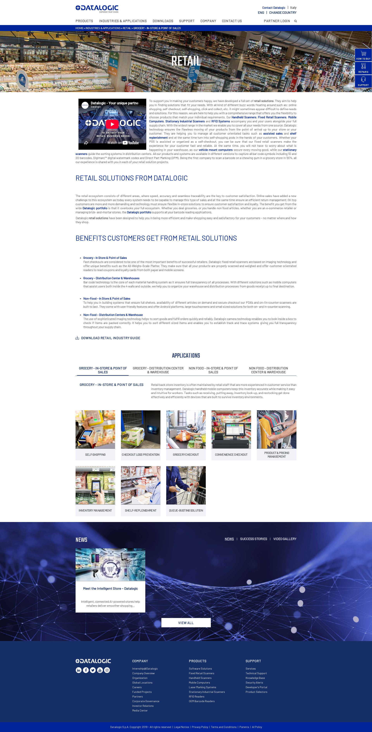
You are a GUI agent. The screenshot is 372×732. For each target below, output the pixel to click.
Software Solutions (200, 668)
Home (79, 28)
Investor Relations (143, 705)
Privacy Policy (200, 727)
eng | (277, 12)
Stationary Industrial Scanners (185, 121)
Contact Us (232, 21)
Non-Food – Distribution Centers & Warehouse (113, 314)
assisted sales (273, 133)
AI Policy (257, 727)
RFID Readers (196, 696)
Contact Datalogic (274, 7)
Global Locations (142, 682)
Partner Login (277, 21)
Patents (244, 727)
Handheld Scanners (244, 117)
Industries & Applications (123, 21)
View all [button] (186, 623)
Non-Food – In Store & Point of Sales (106, 298)
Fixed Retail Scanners (272, 117)
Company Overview (143, 673)
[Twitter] (93, 670)
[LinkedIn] (79, 670)
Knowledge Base (255, 677)
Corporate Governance (145, 701)
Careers (137, 687)
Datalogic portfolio (95, 208)
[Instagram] (107, 670)
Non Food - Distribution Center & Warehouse (268, 370)
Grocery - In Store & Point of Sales (105, 257)
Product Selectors (256, 691)
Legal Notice (181, 727)
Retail (127, 28)
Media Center (140, 710)
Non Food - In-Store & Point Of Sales (213, 370)
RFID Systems (220, 121)
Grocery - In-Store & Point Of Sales (103, 370)
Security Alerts (254, 682)
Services (251, 668)
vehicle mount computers (216, 149)
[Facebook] (86, 670)
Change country (282, 12)
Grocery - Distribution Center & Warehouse (158, 370)
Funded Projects (142, 691)
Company (208, 21)
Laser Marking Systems (202, 687)
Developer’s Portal (256, 687)
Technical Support (256, 673)
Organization (139, 677)
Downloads (163, 21)
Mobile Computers (199, 682)
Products (84, 21)
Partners (137, 696)
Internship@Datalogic (145, 668)
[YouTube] (100, 670)
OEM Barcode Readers (202, 701)
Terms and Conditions (224, 727)
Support (187, 21)
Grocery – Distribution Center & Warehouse (110, 278)
